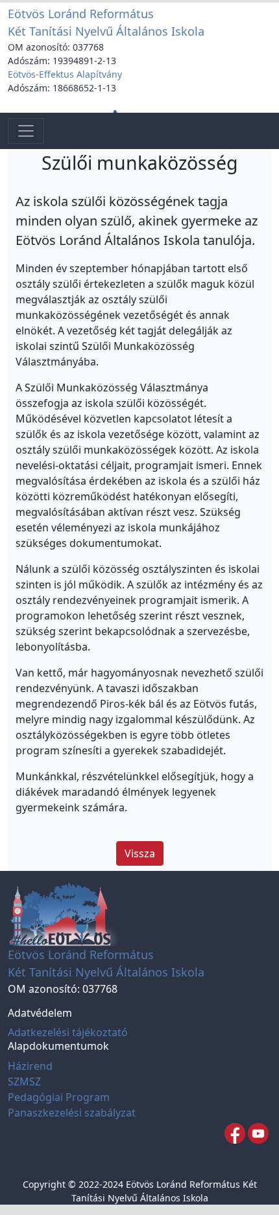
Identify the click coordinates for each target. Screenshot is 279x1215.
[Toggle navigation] (26, 131)
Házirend (30, 1066)
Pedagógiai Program (59, 1097)
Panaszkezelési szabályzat (72, 1112)
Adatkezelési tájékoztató (68, 1032)
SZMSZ (24, 1081)
